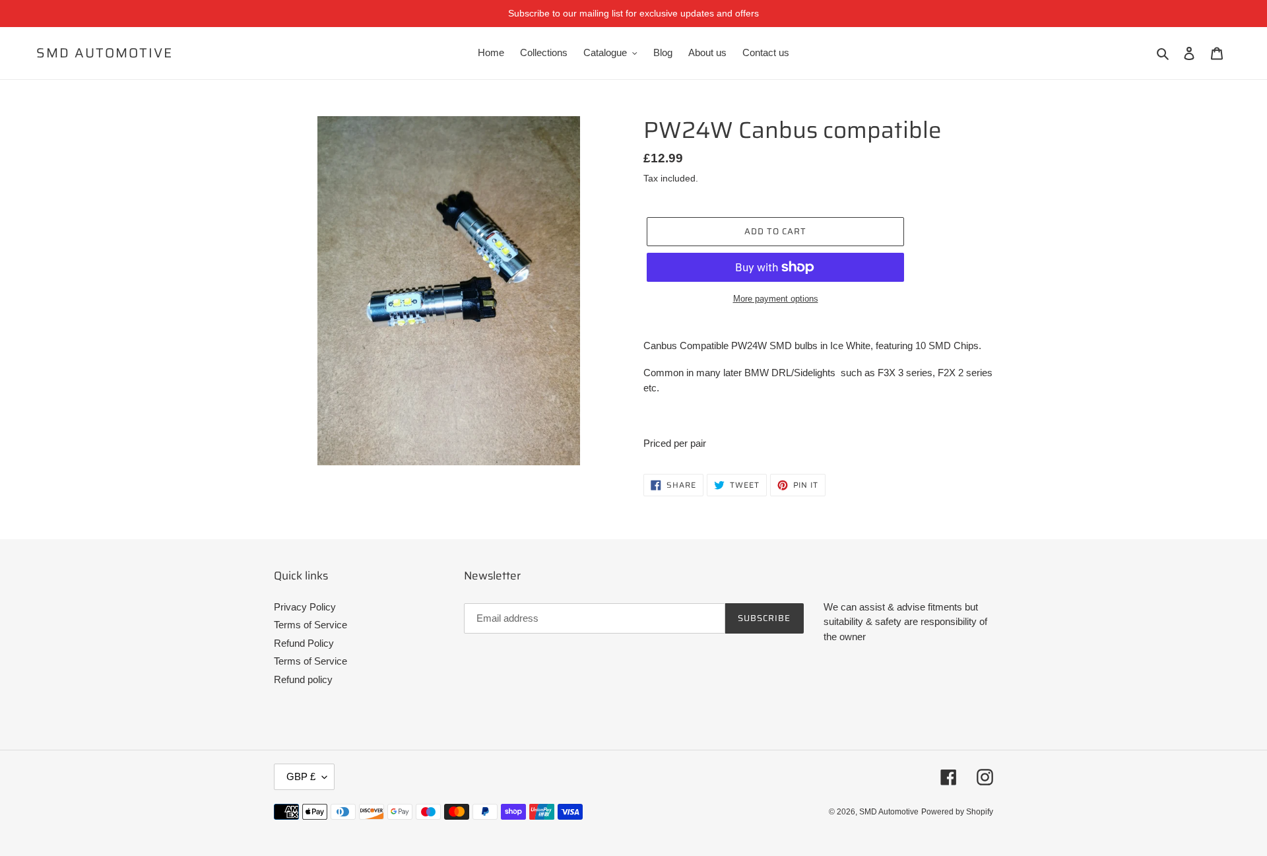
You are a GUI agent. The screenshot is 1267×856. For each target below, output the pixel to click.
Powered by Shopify (957, 811)
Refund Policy (304, 643)
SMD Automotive (104, 53)
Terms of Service (310, 624)
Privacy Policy (305, 606)
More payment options (775, 299)
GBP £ (300, 776)
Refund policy (303, 679)
